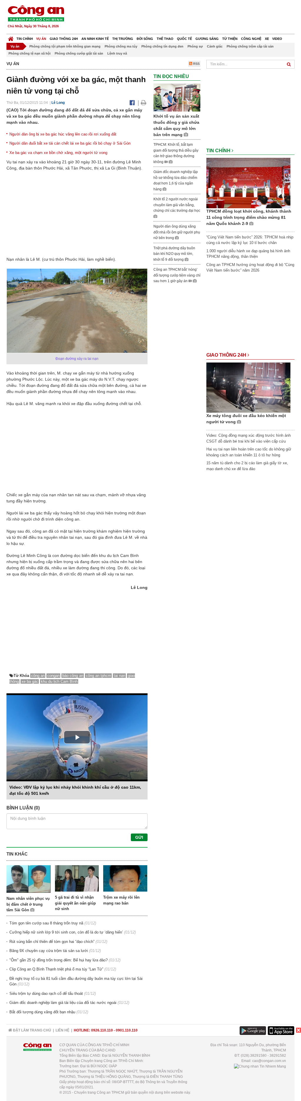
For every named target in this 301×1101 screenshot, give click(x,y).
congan (53, 675)
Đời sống (145, 38)
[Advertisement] (188, 17)
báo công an (72, 675)
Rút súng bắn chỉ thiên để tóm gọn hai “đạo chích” (51, 941)
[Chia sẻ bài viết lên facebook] (132, 102)
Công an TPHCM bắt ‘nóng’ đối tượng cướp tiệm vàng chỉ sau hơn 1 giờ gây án (176, 275)
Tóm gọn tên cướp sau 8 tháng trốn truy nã (46, 923)
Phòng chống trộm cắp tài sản (250, 46)
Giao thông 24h (64, 38)
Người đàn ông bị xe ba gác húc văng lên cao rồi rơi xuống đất (62, 134)
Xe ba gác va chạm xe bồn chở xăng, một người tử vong (58, 152)
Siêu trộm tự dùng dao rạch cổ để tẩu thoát (46, 993)
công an (38, 675)
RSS (196, 63)
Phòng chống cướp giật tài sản (79, 53)
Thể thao (165, 38)
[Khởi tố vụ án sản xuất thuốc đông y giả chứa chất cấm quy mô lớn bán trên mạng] (176, 97)
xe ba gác (29, 681)
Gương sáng (207, 38)
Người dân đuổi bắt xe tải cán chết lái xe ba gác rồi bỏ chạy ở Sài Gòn (70, 143)
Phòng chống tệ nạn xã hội (30, 53)
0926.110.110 (102, 1030)
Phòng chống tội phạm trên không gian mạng (65, 46)
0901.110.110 (127, 1030)
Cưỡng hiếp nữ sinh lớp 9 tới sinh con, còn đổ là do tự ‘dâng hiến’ (66, 932)
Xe (267, 38)
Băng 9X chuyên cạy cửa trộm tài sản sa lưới (48, 950)
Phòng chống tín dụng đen (162, 46)
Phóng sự (195, 46)
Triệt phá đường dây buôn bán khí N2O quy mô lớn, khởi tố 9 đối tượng (174, 254)
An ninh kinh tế (95, 38)
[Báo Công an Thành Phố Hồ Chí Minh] (10, 37)
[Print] (143, 102)
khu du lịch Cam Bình (59, 681)
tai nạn (119, 675)
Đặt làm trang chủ (31, 1030)
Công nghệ (251, 38)
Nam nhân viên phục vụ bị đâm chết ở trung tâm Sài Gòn (28, 904)
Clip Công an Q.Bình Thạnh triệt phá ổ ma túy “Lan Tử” (56, 969)
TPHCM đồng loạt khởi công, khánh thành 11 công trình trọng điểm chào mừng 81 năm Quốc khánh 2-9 (248, 217)
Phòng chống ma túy (121, 46)
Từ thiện (230, 38)
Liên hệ (62, 1030)
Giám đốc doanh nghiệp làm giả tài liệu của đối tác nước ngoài (62, 1002)
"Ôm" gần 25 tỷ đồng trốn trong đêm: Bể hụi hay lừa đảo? (58, 960)
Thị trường (122, 38)
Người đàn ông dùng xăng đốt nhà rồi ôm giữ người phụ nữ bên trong (176, 232)
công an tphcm (98, 675)
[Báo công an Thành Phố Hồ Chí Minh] (35, 13)
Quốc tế (184, 38)
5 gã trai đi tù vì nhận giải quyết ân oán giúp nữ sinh (75, 903)
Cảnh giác (215, 46)
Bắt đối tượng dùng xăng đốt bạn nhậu (42, 1012)
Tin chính (24, 38)
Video (277, 38)
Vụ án (41, 38)
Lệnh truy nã (117, 53)
